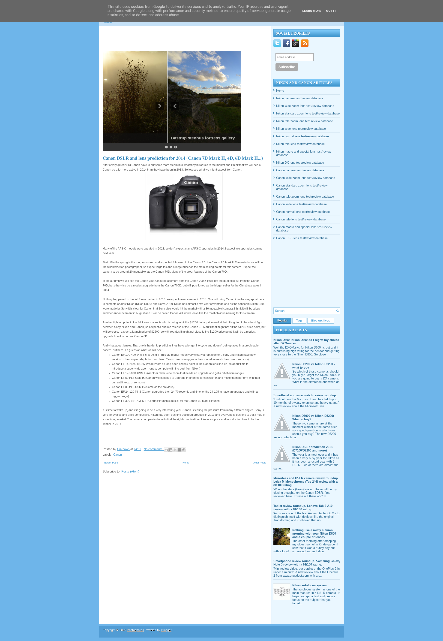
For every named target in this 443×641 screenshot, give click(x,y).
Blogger (166, 630)
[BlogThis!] (170, 450)
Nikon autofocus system (309, 585)
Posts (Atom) (130, 471)
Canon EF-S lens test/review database (302, 238)
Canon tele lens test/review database (301, 219)
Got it (331, 10)
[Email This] (166, 450)
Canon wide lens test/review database (301, 204)
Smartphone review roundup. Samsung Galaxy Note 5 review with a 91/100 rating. (306, 562)
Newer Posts (111, 462)
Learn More (311, 10)
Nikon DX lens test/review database (300, 162)
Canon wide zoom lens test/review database (305, 178)
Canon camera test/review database (300, 170)
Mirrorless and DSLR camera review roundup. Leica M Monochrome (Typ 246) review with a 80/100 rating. (306, 481)
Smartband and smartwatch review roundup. (305, 395)
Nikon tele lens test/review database (300, 144)
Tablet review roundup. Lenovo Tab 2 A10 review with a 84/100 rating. (302, 507)
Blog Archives (320, 320)
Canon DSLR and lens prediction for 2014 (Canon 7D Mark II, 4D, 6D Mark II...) (183, 158)
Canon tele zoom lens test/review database (305, 196)
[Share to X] (175, 450)
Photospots (135, 630)
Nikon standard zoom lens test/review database (308, 113)
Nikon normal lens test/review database (302, 136)
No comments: (154, 449)
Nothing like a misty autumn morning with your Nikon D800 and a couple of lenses (314, 533)
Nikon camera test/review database (299, 98)
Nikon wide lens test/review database (301, 128)
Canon (117, 454)
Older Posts (259, 462)
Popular (282, 320)
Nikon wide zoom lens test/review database (305, 106)
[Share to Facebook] (179, 450)
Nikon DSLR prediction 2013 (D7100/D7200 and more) (312, 448)
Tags (299, 320)
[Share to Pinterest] (184, 450)
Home (186, 462)
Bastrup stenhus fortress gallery (138, 138)
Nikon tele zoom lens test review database (304, 121)
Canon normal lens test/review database (303, 212)
